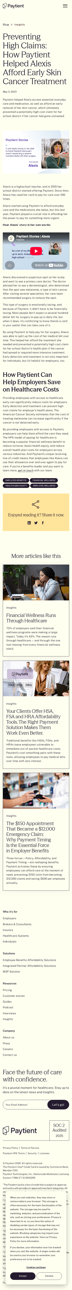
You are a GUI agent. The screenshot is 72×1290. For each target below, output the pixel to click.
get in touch (26, 470)
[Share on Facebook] (42, 522)
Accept (23, 1276)
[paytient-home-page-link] (20, 1130)
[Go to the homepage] (13, 6)
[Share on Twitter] (36, 522)
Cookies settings (36, 1267)
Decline (49, 1276)
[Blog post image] (36, 582)
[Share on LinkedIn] (29, 522)
